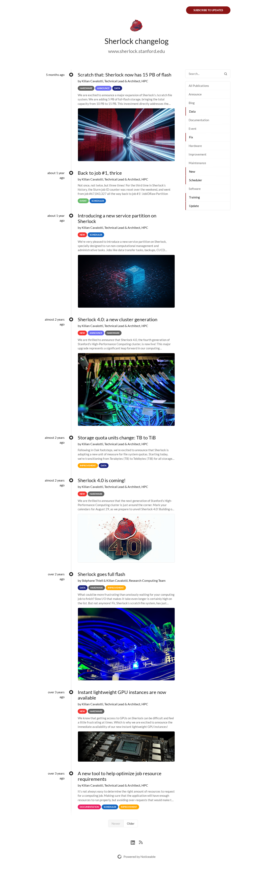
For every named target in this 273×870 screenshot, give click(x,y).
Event (192, 128)
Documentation (199, 120)
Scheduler (195, 180)
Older (131, 823)
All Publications (199, 85)
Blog (192, 103)
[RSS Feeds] (140, 842)
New (192, 171)
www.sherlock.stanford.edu (136, 51)
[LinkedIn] (135, 842)
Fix (191, 137)
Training (194, 197)
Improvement (197, 154)
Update (194, 206)
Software (195, 188)
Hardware (195, 146)
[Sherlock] (136, 26)
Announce (195, 94)
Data (192, 111)
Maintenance (197, 163)
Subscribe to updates (208, 10)
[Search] (225, 74)
